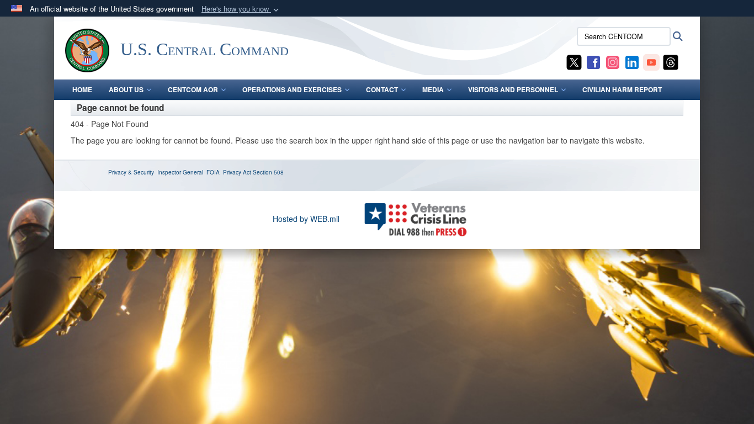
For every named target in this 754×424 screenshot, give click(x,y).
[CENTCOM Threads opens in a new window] (670, 61)
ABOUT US (126, 89)
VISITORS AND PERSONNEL (513, 89)
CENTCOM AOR (193, 89)
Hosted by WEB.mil (306, 218)
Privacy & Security (131, 172)
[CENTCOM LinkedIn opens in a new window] (632, 61)
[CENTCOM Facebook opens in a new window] (593, 61)
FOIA (213, 172)
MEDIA (433, 89)
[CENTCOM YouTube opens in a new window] (651, 61)
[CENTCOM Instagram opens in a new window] (613, 61)
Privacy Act (237, 172)
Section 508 (268, 172)
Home (82, 89)
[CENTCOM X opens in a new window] (574, 61)
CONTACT (382, 89)
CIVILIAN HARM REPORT (622, 89)
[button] (241, 9)
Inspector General (180, 172)
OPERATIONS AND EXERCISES (292, 89)
